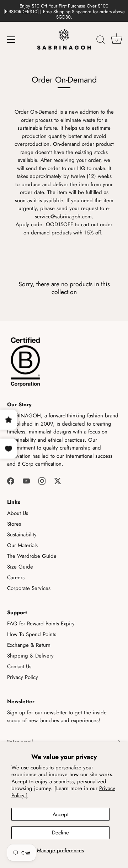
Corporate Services (28, 588)
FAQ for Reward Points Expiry (41, 624)
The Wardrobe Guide (32, 556)
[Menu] (11, 40)
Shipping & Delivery (30, 656)
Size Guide (20, 567)
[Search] (100, 41)
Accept (61, 814)
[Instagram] (42, 481)
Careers (16, 577)
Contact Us (19, 666)
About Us (17, 513)
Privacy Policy (22, 677)
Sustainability (22, 535)
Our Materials (22, 545)
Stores (14, 524)
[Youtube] (26, 481)
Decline (60, 833)
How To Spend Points (31, 634)
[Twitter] (57, 481)
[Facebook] (10, 481)
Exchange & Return (28, 645)
